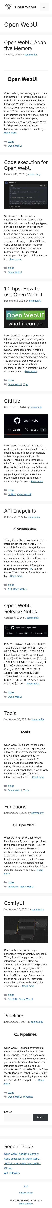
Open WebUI (25, 7)
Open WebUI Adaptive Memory (25, 45)
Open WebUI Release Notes (20, 608)
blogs (11, 141)
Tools (10, 713)
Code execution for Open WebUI (26, 165)
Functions (15, 807)
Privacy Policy (26, 1192)
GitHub (12, 401)
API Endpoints (20, 511)
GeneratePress (26, 1203)
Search (8, 1111)
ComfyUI (14, 903)
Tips (25, 384)
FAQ (26, 1186)
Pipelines (14, 1015)
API (10, 589)
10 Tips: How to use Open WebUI (23, 291)
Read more (10, 132)
